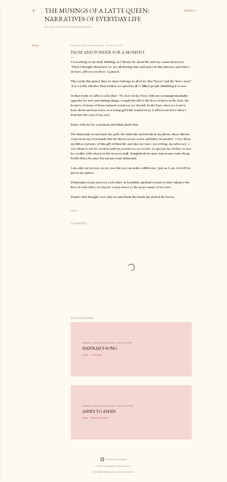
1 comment (96, 354)
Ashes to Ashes (99, 411)
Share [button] (35, 45)
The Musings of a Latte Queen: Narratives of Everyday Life (97, 14)
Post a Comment (100, 417)
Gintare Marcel (123, 466)
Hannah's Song (99, 348)
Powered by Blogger (116, 459)
